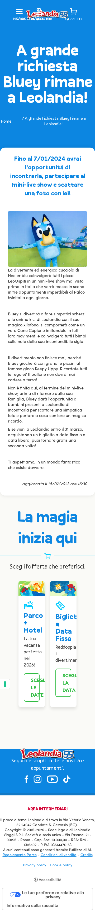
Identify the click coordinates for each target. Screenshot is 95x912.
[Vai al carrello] (73, 12)
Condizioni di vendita (59, 854)
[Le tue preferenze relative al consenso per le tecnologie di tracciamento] (5, 684)
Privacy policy (34, 864)
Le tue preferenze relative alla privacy (53, 894)
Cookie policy (61, 864)
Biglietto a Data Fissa (69, 627)
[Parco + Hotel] (31, 588)
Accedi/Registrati (38, 18)
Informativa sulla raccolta (32, 905)
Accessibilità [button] (50, 879)
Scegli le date (35, 687)
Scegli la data (67, 683)
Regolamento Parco (20, 854)
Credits (86, 854)
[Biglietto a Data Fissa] (63, 588)
